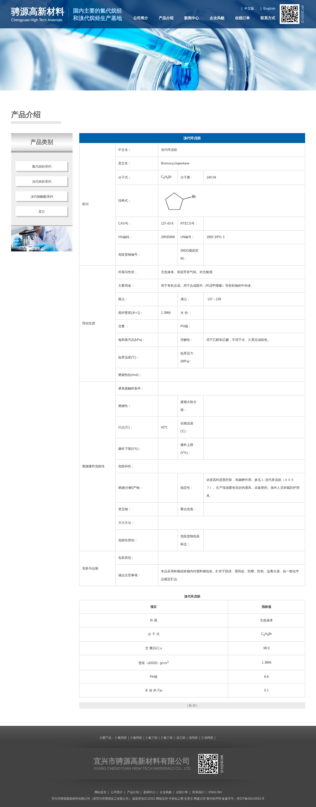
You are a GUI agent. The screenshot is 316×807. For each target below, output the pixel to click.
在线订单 (242, 18)
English (269, 8)
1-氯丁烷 (151, 737)
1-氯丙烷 (121, 737)
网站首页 (100, 792)
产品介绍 (166, 18)
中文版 (249, 8)
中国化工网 (176, 798)
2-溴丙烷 (207, 737)
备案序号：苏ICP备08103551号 (243, 798)
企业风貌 (217, 18)
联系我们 (198, 792)
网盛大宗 (200, 798)
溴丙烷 (193, 737)
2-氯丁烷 (167, 737)
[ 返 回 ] (192, 705)
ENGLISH (215, 792)
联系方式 (267, 18)
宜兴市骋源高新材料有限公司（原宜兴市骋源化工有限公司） (92, 798)
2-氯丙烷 (136, 737)
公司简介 (140, 18)
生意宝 (188, 798)
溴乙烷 (180, 737)
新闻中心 (191, 18)
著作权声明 (213, 798)
